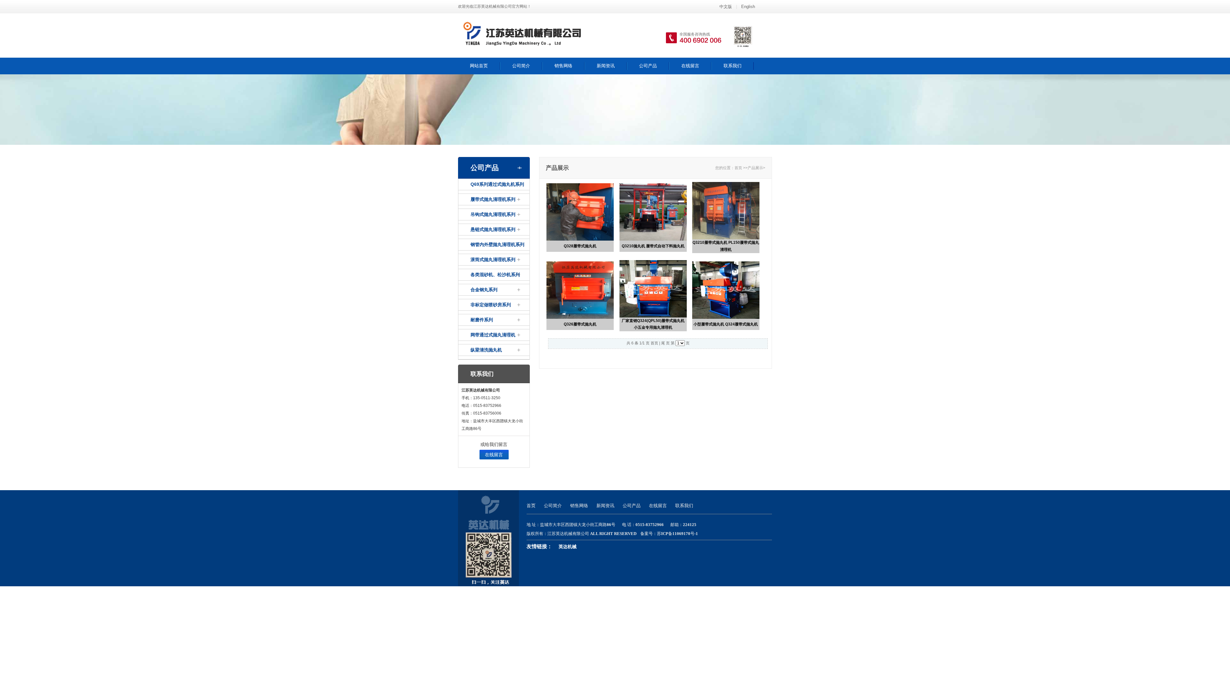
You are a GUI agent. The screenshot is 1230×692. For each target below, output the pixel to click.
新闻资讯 (606, 65)
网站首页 (479, 65)
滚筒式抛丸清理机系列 (493, 259)
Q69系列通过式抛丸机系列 (497, 184)
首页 (738, 168)
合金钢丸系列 (484, 289)
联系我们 (733, 65)
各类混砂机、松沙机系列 (495, 274)
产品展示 (755, 168)
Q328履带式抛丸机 (580, 246)
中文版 (725, 6)
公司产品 (648, 65)
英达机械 (568, 546)
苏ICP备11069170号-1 (677, 533)
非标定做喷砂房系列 (491, 304)
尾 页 (665, 343)
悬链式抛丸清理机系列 (493, 229)
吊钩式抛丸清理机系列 (493, 214)
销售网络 (563, 65)
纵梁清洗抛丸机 (486, 349)
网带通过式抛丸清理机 (493, 334)
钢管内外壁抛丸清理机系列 (497, 244)
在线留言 (690, 65)
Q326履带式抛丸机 (580, 324)
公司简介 (521, 65)
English (748, 6)
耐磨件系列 (482, 319)
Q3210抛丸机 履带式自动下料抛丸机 (653, 246)
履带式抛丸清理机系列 (493, 199)
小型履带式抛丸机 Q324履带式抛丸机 (725, 324)
